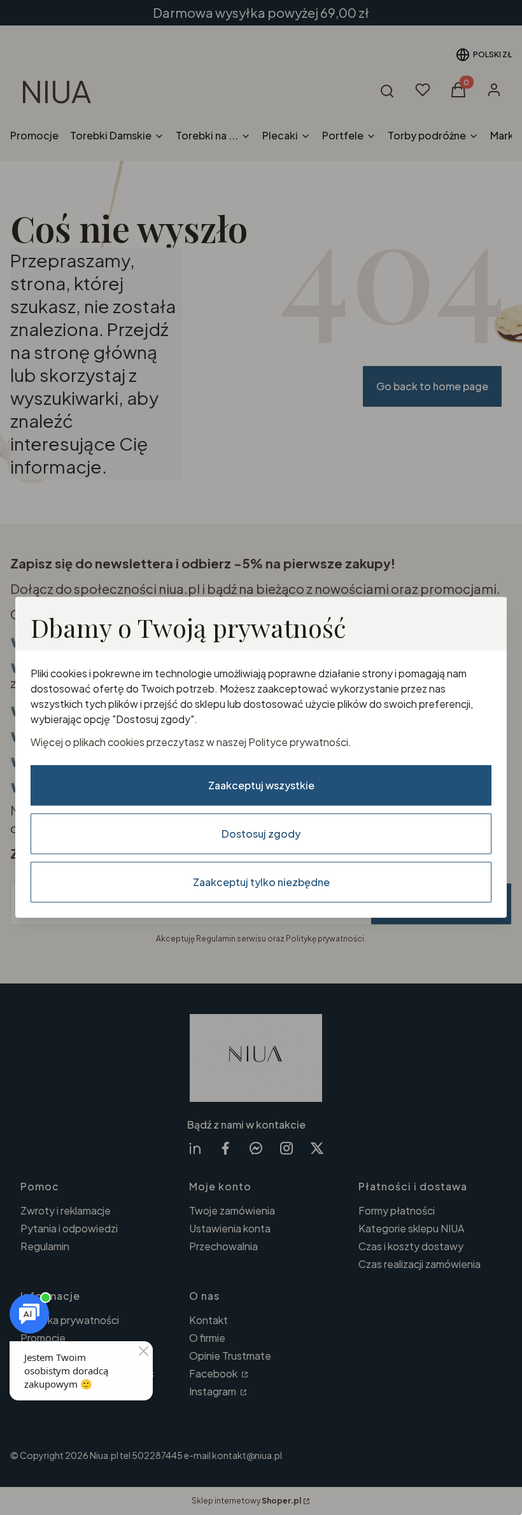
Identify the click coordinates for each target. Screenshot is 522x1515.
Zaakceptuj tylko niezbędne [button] (261, 882)
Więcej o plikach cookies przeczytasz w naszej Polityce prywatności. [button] (191, 742)
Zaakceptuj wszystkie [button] (261, 785)
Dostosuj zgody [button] (261, 833)
